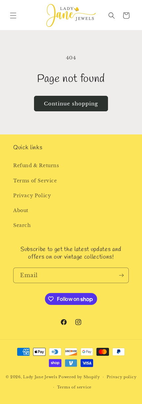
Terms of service (74, 387)
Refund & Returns (36, 165)
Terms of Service (35, 181)
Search (22, 225)
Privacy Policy (32, 196)
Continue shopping (71, 103)
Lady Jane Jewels (40, 377)
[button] (13, 15)
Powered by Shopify (79, 377)
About (20, 210)
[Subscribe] (121, 275)
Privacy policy (122, 377)
